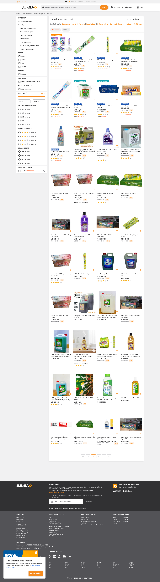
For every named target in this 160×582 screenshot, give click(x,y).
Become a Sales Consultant (89, 521)
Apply (43, 93)
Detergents (66, 24)
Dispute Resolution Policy (56, 528)
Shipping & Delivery (22, 532)
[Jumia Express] (26, 171)
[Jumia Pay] (74, 1)
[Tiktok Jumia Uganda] (40, 556)
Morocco (126, 517)
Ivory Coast (116, 521)
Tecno (131, 562)
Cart (142, 7)
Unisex (23, 74)
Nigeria (125, 519)
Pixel (66, 566)
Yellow (23, 67)
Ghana (115, 519)
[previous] (52, 24)
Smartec (99, 566)
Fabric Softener (25, 39)
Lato (50, 564)
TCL (114, 567)
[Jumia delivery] (92, 1)
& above (33, 132)
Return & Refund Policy (56, 534)
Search (104, 7)
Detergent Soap (102, 24)
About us (51, 517)
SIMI (98, 564)
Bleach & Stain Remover (28, 28)
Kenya (115, 523)
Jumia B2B (84, 523)
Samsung (83, 567)
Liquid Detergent (25, 42)
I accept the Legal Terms (56, 492)
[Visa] (69, 556)
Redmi (83, 562)
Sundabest (116, 564)
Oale (66, 562)
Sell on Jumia (23, 2)
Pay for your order (22, 530)
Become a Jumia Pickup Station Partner (93, 525)
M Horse (51, 566)
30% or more (25, 117)
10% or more (25, 125)
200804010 (30, 548)
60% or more (25, 155)
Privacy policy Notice (55, 530)
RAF (66, 567)
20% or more (25, 121)
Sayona (99, 562)
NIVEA (50, 567)
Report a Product (21, 535)
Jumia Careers (53, 519)
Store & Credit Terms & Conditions (59, 526)
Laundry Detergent (78, 24)
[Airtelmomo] (59, 556)
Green (23, 60)
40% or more (25, 113)
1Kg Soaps (128, 24)
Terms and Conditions (55, 525)
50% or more (25, 109)
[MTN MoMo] (54, 556)
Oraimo (67, 564)
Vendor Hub (84, 519)
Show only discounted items (30, 82)
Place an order (20, 528)
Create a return (21, 537)
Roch (82, 564)
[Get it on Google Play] (127, 491)
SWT (114, 566)
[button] (70, 53)
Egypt (115, 517)
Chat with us (20, 517)
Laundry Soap (91, 24)
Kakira (50, 562)
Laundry (21, 25)
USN (130, 566)
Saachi (83, 566)
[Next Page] (104, 456)
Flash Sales (52, 536)
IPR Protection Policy (55, 523)
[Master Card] (64, 556)
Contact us (19, 521)
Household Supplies (39, 13)
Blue (23, 56)
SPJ (114, 562)
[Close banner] (36, 552)
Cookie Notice (53, 532)
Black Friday (52, 521)
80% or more (25, 151)
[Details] (44, 171)
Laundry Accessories (27, 49)
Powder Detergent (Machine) (30, 46)
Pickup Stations (21, 533)
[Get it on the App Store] (117, 491)
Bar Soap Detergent (26, 32)
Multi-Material (26, 89)
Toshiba (131, 564)
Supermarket (27, 13)
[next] (140, 24)
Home (18, 13)
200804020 (37, 548)
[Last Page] (109, 456)
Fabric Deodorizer (26, 35)
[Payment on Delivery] (50, 556)
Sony (98, 567)
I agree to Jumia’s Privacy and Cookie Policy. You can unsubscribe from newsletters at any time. (77, 496)
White (23, 63)
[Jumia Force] (81, 1)
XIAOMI (131, 567)
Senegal (125, 521)
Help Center (20, 519)
